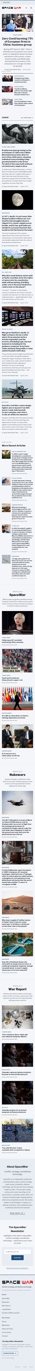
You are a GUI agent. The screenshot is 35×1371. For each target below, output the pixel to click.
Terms (25, 1367)
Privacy (18, 1367)
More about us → (17, 1213)
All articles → (27, 117)
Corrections (6, 1332)
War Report (6, 1306)
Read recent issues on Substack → (17, 1268)
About (4, 1321)
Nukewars (6, 1302)
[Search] (26, 8)
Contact (5, 1336)
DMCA (31, 1367)
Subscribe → (10, 1353)
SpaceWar (6, 1298)
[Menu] (31, 8)
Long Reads (6, 1309)
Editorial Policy (7, 1329)
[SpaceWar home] (11, 8)
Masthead (5, 1325)
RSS (13, 1358)
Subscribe (6, 2)
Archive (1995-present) (10, 1313)
